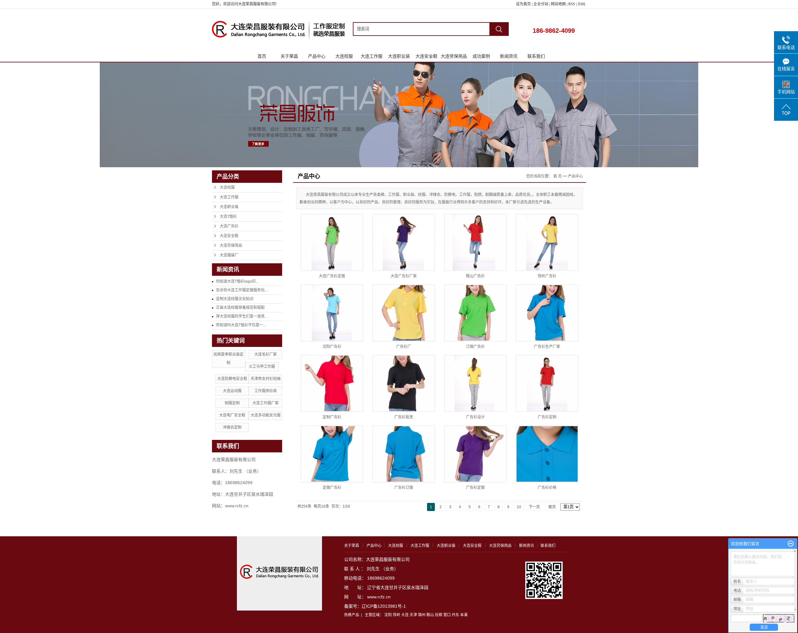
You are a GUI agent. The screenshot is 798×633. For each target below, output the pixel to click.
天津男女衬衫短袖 (266, 379)
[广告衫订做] (404, 454)
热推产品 (351, 615)
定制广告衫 (332, 417)
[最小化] (791, 544)
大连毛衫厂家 (265, 354)
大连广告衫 (229, 226)
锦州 (421, 615)
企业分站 (540, 4)
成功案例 (481, 56)
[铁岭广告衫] (547, 242)
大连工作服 (371, 56)
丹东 (455, 615)
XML (582, 4)
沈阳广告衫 (332, 346)
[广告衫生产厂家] (547, 313)
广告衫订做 (403, 487)
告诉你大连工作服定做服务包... (241, 290)
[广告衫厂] (404, 313)
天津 (413, 615)
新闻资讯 (508, 56)
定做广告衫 (332, 487)
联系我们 (536, 56)
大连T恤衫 (228, 216)
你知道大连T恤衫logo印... (237, 281)
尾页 (552, 507)
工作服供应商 (265, 391)
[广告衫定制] (547, 383)
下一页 (534, 507)
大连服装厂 (229, 255)
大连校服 (344, 56)
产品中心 (316, 56)
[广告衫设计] (475, 383)
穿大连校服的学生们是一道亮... (241, 316)
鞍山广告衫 (475, 276)
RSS (571, 4)
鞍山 (430, 615)
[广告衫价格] (547, 454)
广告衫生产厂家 (547, 346)
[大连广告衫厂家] (404, 242)
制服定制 (232, 403)
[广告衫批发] (404, 383)
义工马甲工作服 (262, 366)
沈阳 (388, 615)
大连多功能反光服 (266, 415)
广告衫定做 (475, 487)
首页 (261, 56)
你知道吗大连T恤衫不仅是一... (241, 325)
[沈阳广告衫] (332, 313)
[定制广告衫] (332, 383)
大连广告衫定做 (332, 276)
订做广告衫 (475, 346)
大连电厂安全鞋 (232, 415)
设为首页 (523, 4)
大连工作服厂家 (265, 403)
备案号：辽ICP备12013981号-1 (375, 606)
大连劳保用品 (454, 56)
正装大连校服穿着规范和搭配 (240, 307)
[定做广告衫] (332, 454)
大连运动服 (232, 391)
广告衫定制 (547, 417)
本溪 (464, 615)
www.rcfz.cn (379, 596)
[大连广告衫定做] (332, 242)
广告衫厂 (403, 346)
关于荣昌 (289, 56)
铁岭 (396, 615)
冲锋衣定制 (232, 427)
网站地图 (559, 4)
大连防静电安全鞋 (232, 379)
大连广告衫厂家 (404, 276)
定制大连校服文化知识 (234, 299)
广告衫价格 (547, 487)
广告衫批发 (403, 417)
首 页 (557, 176)
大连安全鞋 (426, 56)
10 (519, 507)
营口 (447, 615)
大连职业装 (399, 56)
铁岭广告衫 (547, 276)
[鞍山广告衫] (475, 242)
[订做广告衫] (475, 313)
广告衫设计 (475, 417)
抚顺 (438, 615)
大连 (405, 615)
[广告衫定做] (475, 454)
